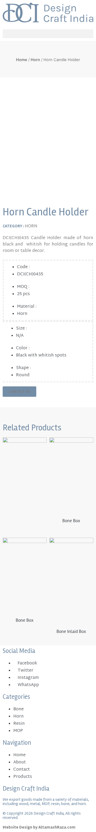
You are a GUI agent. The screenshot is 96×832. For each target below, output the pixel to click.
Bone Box (71, 521)
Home (21, 59)
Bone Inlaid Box (71, 631)
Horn (35, 59)
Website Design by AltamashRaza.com (39, 827)
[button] (48, 33)
